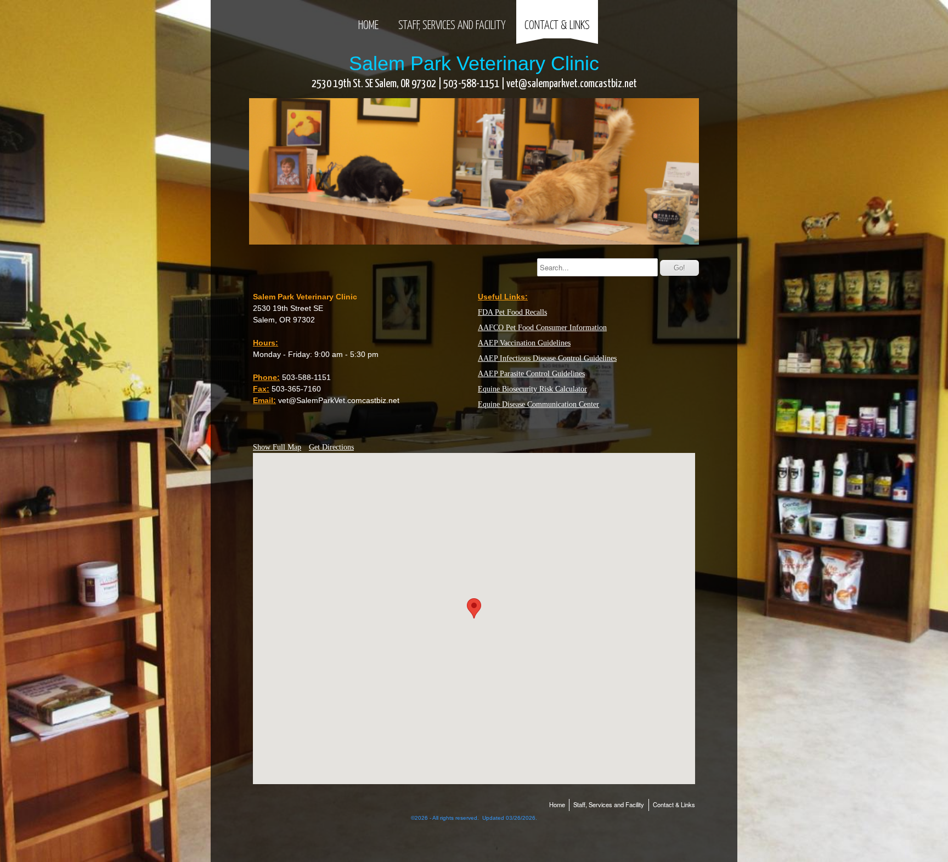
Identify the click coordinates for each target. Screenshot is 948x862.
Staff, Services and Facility (451, 25)
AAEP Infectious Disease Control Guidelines (547, 358)
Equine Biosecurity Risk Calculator (532, 389)
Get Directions (331, 447)
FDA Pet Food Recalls (512, 312)
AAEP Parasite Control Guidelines (531, 374)
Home (368, 25)
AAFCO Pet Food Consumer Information (542, 328)
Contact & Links (557, 25)
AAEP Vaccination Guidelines (524, 343)
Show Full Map (277, 447)
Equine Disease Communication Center (538, 404)
